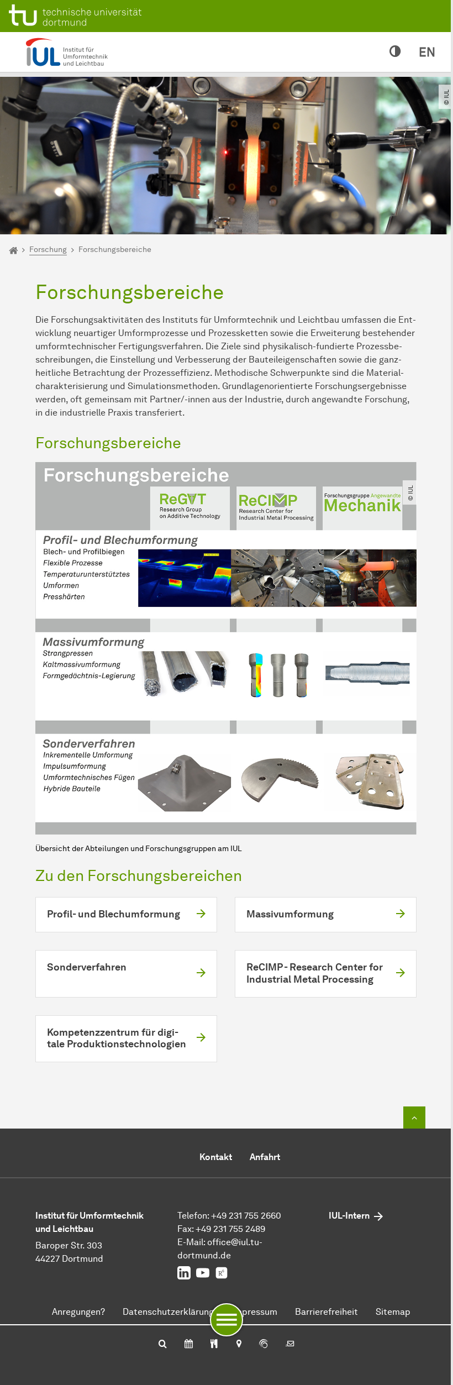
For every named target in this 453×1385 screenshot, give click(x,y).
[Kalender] (189, 1344)
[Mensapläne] (214, 1344)
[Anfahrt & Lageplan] (238, 1344)
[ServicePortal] (263, 1344)
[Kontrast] (395, 52)
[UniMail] (290, 1344)
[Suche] (163, 1344)
